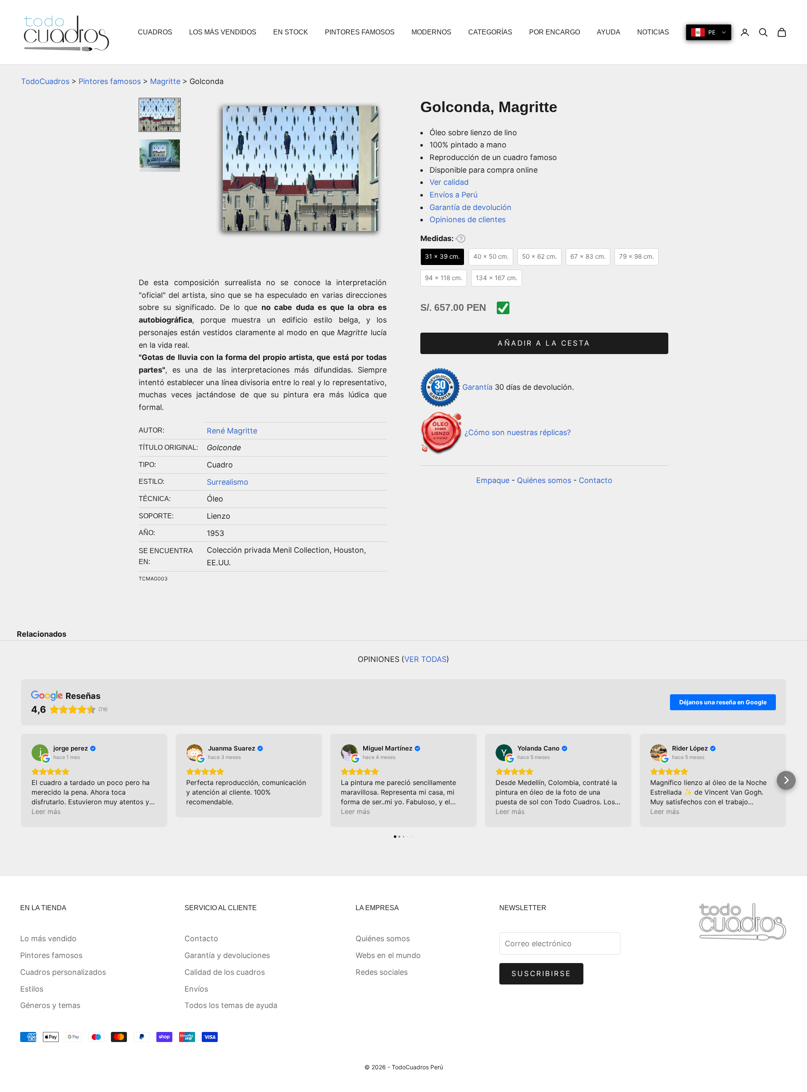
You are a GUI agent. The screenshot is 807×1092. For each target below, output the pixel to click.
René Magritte (232, 430)
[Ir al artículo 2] (160, 156)
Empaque (492, 480)
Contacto (595, 480)
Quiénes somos (544, 480)
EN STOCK (290, 32)
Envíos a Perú (453, 194)
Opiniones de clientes (468, 219)
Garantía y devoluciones (227, 955)
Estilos (31, 988)
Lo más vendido (48, 938)
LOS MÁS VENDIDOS (222, 32)
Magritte (165, 81)
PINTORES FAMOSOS (360, 32)
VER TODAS (425, 659)
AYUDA (608, 32)
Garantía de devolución (471, 207)
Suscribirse (542, 973)
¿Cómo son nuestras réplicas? (517, 432)
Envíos (196, 988)
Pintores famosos (110, 81)
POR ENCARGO (554, 32)
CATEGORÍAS (490, 32)
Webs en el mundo (388, 955)
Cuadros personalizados (63, 972)
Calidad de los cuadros (225, 972)
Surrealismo (227, 482)
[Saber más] (460, 238)
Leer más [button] (46, 811)
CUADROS (155, 32)
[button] (21, 780)
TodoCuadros (45, 81)
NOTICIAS (653, 32)
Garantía (477, 386)
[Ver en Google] (40, 752)
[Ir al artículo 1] (160, 115)
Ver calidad (449, 182)
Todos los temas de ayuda (231, 1005)
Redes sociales (382, 972)
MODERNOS (431, 32)
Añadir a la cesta (544, 343)
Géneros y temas (50, 1005)
